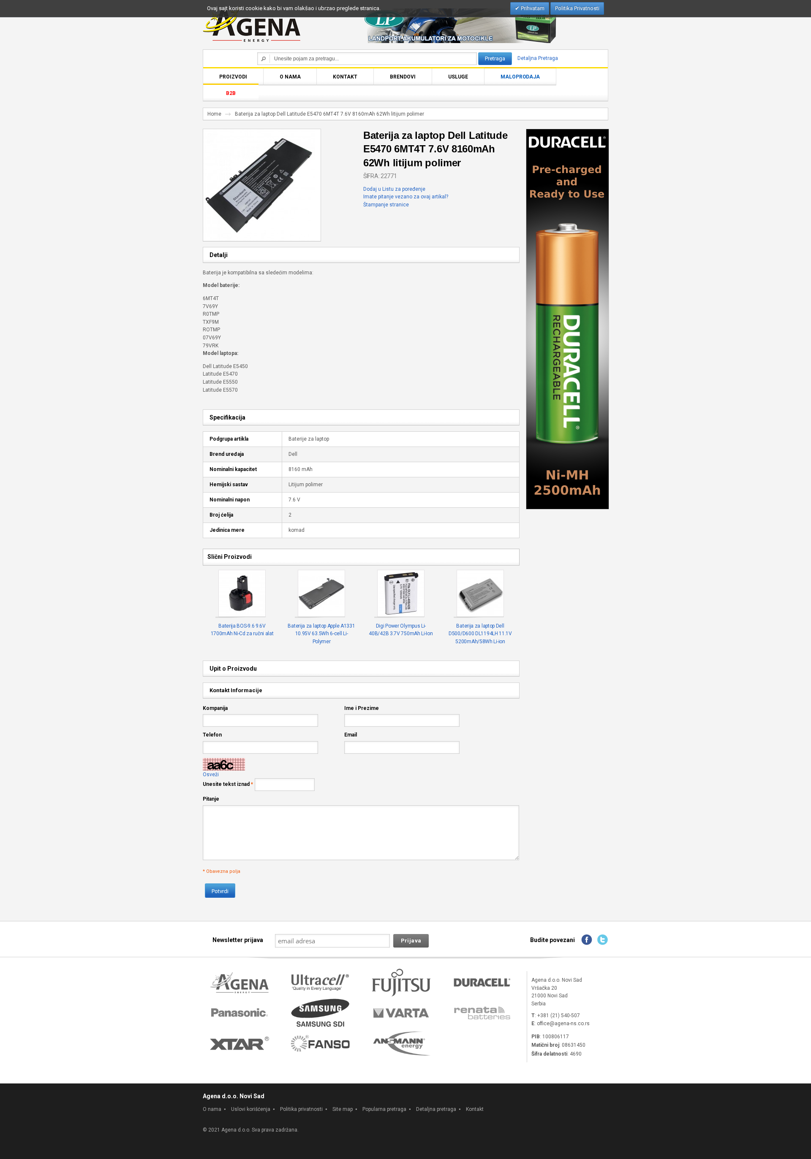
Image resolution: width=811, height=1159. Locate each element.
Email (350, 735)
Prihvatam (532, 8)
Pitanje (211, 799)
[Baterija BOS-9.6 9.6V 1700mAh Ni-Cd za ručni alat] (242, 594)
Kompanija (215, 708)
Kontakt (475, 1109)
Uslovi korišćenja (250, 1109)
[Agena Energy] (251, 24)
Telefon (212, 735)
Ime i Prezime (361, 708)
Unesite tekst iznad (226, 784)
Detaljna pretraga (436, 1109)
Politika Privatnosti (577, 8)
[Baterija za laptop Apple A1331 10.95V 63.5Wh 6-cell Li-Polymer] (322, 594)
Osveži (211, 774)
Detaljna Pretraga (537, 58)
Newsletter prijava (237, 940)
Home (214, 114)
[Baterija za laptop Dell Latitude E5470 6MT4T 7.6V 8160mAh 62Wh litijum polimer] (259, 133)
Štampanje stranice (386, 205)
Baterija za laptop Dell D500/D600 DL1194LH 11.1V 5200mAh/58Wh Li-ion (480, 633)
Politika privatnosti (301, 1109)
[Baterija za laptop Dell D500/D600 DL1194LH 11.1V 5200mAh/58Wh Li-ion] (480, 594)
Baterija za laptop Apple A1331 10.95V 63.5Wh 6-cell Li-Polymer (321, 633)
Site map (342, 1109)
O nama (212, 1109)
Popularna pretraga (384, 1109)
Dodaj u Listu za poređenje (394, 189)
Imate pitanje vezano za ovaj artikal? (405, 197)
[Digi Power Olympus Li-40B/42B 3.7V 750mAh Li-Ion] (401, 594)
